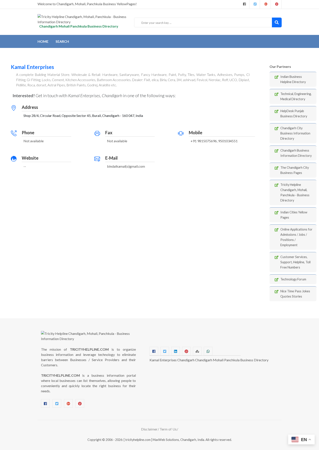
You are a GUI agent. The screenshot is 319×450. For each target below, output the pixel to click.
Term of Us (168, 429)
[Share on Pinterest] (186, 351)
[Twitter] (254, 4)
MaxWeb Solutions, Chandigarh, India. (179, 440)
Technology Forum (293, 279)
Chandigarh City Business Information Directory (295, 133)
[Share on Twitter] (164, 351)
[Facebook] (244, 4)
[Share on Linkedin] (175, 351)
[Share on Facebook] (154, 351)
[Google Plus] (265, 4)
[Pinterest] (80, 403)
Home (43, 41)
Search (62, 41)
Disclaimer (149, 429)
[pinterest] (276, 4)
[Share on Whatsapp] (208, 351)
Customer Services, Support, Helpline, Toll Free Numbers (295, 262)
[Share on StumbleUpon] (197, 351)
